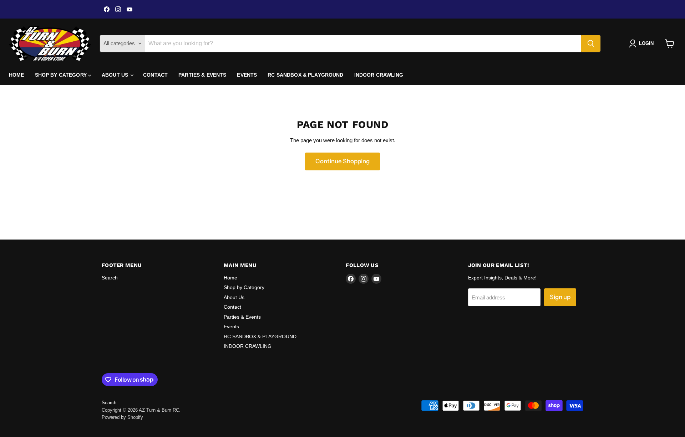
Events (247, 75)
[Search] (590, 43)
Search (110, 278)
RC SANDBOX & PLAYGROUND (305, 75)
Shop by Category (61, 75)
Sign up (560, 296)
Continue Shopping (342, 161)
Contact (155, 75)
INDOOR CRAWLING (379, 75)
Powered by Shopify (122, 417)
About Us (116, 75)
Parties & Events (202, 75)
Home (16, 75)
